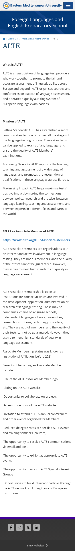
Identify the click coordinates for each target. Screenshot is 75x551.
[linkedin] (36, 527)
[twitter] (28, 527)
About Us (13, 38)
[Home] (4, 38)
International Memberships (35, 38)
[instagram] (19, 527)
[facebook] (11, 527)
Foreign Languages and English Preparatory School (37, 22)
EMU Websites (36, 545)
